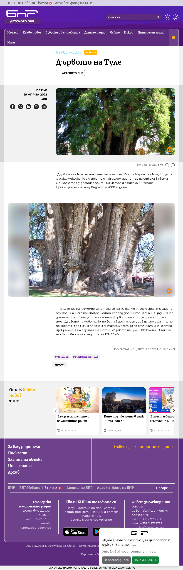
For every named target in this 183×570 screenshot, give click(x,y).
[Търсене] (158, 17)
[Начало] (22, 13)
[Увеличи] (167, 165)
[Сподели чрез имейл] (44, 107)
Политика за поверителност (98, 545)
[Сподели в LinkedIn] (28, 107)
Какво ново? (68, 52)
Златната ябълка (25, 459)
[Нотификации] (167, 17)
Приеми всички (145, 560)
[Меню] (173, 37)
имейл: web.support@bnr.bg (36, 525)
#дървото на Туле (85, 356)
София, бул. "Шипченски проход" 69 (150, 513)
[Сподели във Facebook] (13, 107)
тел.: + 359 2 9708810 (147, 519)
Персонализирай (116, 560)
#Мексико (62, 356)
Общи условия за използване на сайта (50, 545)
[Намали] (173, 165)
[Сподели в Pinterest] (36, 107)
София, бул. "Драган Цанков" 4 (36, 513)
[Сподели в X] (20, 107)
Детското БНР (72, 73)
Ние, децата (20, 466)
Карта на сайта (91, 554)
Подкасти (17, 453)
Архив (13, 472)
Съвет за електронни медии (141, 446)
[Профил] (176, 17)
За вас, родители (24, 446)
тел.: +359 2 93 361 (38, 519)
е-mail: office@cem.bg (148, 527)
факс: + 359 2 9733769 (147, 523)
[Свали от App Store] (76, 531)
